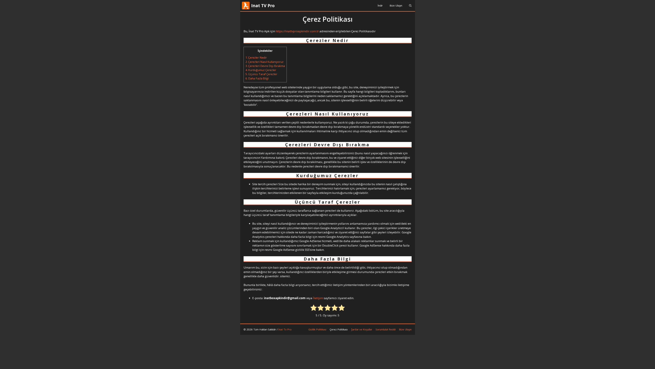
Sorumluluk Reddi (386, 329)
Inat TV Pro (263, 5)
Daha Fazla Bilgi (257, 78)
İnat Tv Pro (285, 329)
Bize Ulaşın (396, 5)
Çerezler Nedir (256, 57)
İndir (380, 5)
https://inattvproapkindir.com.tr (297, 31)
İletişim (318, 298)
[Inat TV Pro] (246, 5)
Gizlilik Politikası (317, 329)
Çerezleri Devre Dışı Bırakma (265, 66)
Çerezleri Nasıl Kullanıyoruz (264, 62)
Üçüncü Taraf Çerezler (261, 74)
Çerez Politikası (339, 329)
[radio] (313, 308)
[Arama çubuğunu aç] (410, 5)
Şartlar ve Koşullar (361, 329)
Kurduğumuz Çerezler (260, 70)
